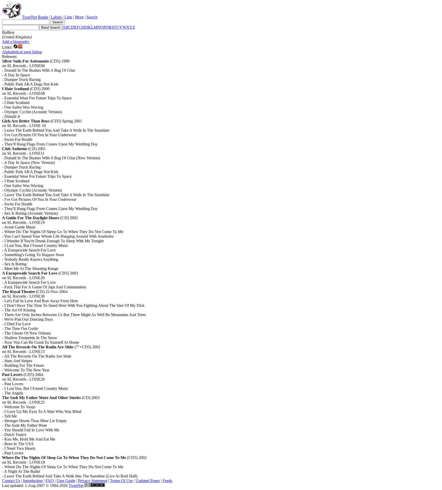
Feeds (167, 480)
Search (91, 17)
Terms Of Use (121, 480)
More (79, 17)
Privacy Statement (92, 480)
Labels (56, 17)
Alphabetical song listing (22, 52)
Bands (43, 17)
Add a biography (15, 41)
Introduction (33, 480)
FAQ (50, 480)
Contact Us (11, 480)
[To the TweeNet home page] (12, 17)
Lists (68, 17)
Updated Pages (148, 480)
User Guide (66, 480)
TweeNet (29, 17)
